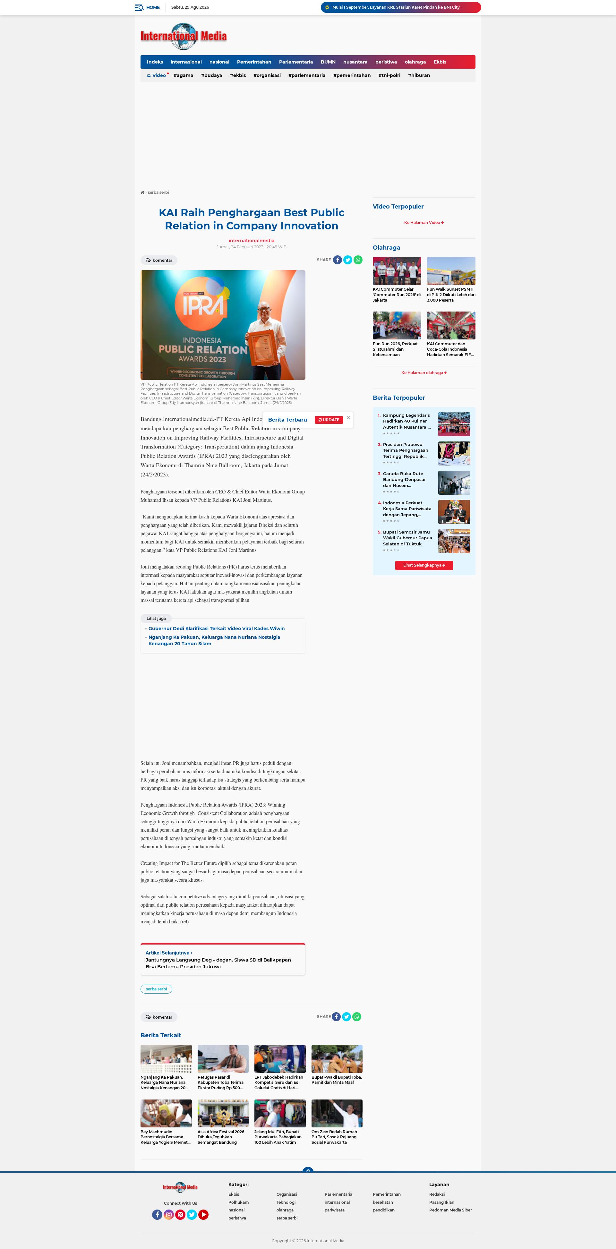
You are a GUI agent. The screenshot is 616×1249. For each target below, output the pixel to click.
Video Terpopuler (398, 206)
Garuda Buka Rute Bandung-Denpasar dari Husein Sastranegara (404, 479)
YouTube (207, 1223)
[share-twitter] (347, 259)
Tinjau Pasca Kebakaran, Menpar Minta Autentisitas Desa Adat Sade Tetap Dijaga (403, 7)
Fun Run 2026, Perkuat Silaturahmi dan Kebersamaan (395, 349)
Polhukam (238, 1202)
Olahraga (386, 247)
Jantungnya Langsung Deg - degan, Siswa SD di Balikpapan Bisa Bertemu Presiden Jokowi (218, 963)
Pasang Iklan (441, 1202)
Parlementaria (296, 62)
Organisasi (269, 75)
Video (159, 75)
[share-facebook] (337, 259)
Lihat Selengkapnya (422, 565)
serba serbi (156, 989)
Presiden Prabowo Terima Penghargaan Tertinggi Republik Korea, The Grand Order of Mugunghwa (406, 450)
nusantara (355, 62)
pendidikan (384, 1210)
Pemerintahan (254, 62)
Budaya (213, 75)
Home (152, 7)
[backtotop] (308, 1172)
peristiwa (386, 62)
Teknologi (286, 1202)
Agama (185, 75)
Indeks (155, 62)
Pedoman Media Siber (450, 1210)
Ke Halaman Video (422, 222)
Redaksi (437, 1194)
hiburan (420, 75)
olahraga (415, 62)
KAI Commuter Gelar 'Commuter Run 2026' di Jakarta (397, 295)
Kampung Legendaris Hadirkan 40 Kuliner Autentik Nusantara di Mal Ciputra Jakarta (407, 421)
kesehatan (383, 1202)
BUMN (328, 62)
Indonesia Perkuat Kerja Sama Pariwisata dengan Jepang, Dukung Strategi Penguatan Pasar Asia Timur (407, 509)
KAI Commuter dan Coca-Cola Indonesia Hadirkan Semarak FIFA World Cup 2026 (450, 349)
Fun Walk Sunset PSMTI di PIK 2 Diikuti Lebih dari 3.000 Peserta (451, 295)
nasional (219, 62)
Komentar (162, 260)
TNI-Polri (391, 75)
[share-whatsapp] (358, 259)
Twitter (195, 1223)
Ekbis (440, 62)
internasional (186, 62)
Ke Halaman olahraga (422, 372)
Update (330, 419)
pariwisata (335, 1210)
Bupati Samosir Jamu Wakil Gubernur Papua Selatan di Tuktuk (407, 537)
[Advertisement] (308, 133)
